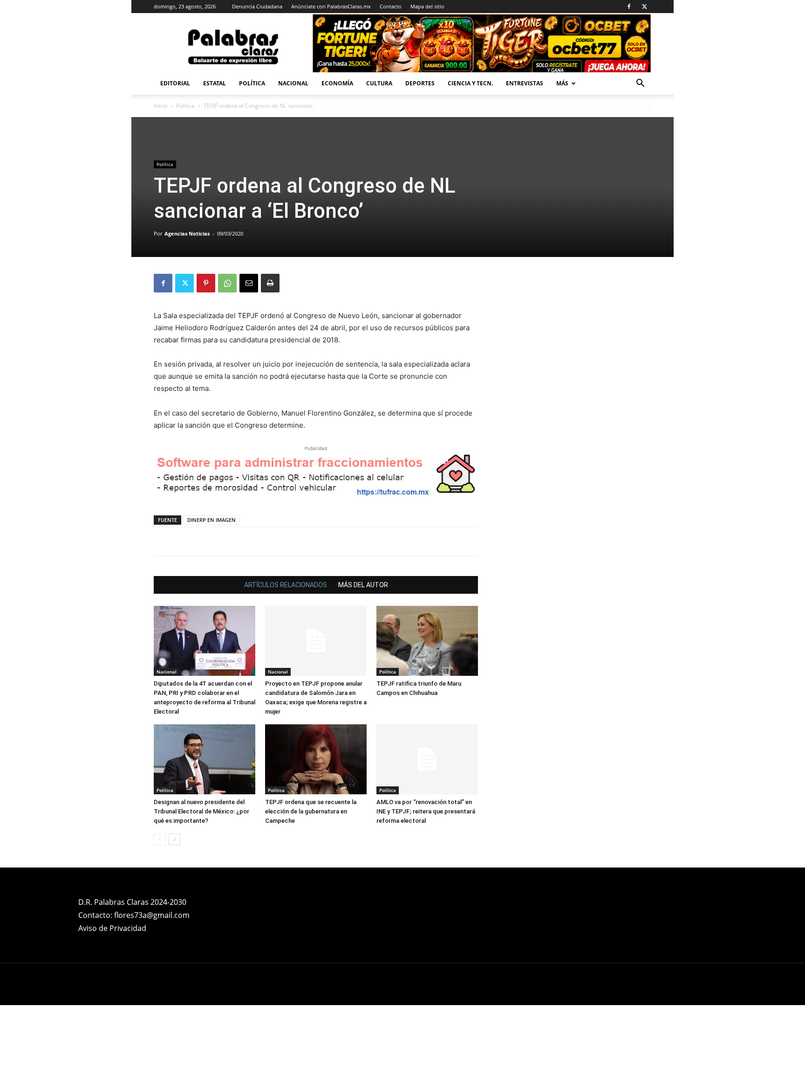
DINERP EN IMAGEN (211, 519)
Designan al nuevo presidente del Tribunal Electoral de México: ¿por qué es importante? (201, 811)
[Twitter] (644, 6)
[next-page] (174, 839)
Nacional (293, 83)
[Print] (270, 283)
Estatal (214, 83)
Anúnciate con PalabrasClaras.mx (331, 6)
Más (562, 83)
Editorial (175, 83)
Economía (337, 83)
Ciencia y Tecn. (470, 83)
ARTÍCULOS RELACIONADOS (285, 585)
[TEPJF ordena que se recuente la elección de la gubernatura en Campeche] (316, 759)
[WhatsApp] (227, 283)
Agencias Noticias (187, 233)
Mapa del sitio (427, 6)
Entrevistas (524, 83)
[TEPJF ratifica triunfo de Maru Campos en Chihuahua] (427, 641)
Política (252, 83)
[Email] (248, 283)
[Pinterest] (206, 283)
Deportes (420, 83)
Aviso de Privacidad (112, 928)
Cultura (379, 83)
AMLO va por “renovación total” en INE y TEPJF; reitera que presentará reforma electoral (425, 811)
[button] (640, 84)
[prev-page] (159, 839)
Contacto (391, 6)
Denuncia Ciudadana (257, 6)
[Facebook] (629, 6)
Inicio (160, 106)
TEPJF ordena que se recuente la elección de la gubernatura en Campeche (310, 811)
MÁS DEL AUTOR (363, 585)
